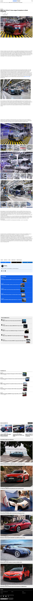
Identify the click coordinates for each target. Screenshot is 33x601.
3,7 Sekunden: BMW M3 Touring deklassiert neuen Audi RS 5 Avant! (12, 488)
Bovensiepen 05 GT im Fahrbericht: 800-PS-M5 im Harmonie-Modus (11, 388)
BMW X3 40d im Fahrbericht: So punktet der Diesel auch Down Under (11, 383)
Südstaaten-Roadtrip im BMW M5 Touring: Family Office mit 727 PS (11, 393)
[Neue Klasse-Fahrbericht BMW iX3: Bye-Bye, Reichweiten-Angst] (25, 280)
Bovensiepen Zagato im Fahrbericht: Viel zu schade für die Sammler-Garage (12, 378)
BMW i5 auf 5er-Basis (27, 76)
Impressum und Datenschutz (4, 591)
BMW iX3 (2, 278)
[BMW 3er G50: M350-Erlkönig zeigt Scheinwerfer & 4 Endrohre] (24, 300)
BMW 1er (4, 334)
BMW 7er (7, 2)
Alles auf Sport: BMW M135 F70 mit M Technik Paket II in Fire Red (13, 335)
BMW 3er (2, 298)
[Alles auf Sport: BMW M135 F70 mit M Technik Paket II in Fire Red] (26, 336)
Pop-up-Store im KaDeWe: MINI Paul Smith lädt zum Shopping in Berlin (12, 513)
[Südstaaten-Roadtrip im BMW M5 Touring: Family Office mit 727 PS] (24, 394)
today (16, 1)
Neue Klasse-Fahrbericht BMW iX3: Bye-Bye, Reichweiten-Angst (11, 279)
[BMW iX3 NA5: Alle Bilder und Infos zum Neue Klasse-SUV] (22, 285)
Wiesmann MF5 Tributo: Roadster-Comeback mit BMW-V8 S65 (11, 562)
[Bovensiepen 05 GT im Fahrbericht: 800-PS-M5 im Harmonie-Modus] (25, 389)
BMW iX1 (2, 293)
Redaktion (5, 374)
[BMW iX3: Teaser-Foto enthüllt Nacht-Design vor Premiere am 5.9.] (27, 331)
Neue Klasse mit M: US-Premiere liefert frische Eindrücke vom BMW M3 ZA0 (13, 586)
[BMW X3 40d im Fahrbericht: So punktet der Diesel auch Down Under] (25, 384)
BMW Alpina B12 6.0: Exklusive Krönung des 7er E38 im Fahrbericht (11, 373)
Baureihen (5, 2)
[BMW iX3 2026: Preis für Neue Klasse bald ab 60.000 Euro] (23, 290)
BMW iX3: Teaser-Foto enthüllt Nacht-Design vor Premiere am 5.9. (13, 330)
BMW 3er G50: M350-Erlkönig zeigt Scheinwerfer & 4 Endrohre (11, 299)
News (23, 591)
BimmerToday (1, 2)
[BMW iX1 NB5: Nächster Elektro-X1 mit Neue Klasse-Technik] (23, 295)
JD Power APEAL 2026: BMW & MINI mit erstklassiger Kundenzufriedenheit (5, 435)
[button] (31, 133)
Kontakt (12, 591)
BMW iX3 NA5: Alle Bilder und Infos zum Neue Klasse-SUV (10, 284)
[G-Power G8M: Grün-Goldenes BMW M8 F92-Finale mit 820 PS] (25, 326)
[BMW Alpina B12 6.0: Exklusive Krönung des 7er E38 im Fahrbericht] (25, 374)
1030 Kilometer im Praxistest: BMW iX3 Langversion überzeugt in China (14, 340)
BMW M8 (4, 324)
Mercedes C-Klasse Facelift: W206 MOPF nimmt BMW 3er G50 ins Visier (12, 537)
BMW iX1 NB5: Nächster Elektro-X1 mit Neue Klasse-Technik (11, 294)
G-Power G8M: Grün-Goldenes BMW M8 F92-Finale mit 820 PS (13, 325)
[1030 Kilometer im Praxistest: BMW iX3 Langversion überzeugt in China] (28, 341)
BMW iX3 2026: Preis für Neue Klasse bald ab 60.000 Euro (10, 289)
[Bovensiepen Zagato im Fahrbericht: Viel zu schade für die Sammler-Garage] (27, 379)
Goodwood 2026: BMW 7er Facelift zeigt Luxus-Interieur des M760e (18, 435)
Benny (5, 13)
